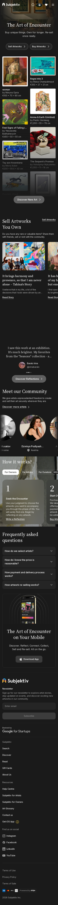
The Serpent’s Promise (42, 161)
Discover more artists (14, 406)
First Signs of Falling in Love (15, 127)
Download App (31, 659)
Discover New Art (27, 199)
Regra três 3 (36, 78)
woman (6, 89)
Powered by (25, 890)
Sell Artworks (15, 46)
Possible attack (10, 194)
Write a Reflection (15, 519)
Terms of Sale (9, 883)
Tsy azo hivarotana (12, 162)
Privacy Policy (9, 877)
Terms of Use (9, 870)
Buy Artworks (39, 46)
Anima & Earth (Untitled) (42, 117)
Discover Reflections (27, 378)
